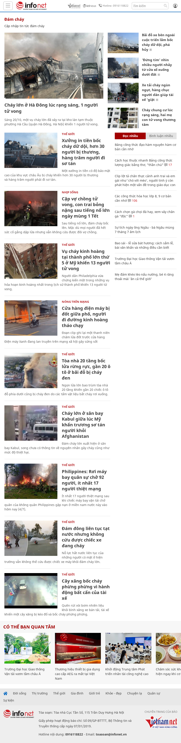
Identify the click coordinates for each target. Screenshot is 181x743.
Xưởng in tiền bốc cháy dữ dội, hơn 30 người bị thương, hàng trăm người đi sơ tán (83, 151)
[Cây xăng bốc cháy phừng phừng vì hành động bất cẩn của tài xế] (30, 590)
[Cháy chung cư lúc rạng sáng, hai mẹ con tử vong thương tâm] (123, 118)
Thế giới (68, 134)
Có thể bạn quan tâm (29, 627)
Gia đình (77, 693)
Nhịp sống (70, 192)
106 (134, 200)
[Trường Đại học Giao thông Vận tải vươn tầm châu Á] (27, 648)
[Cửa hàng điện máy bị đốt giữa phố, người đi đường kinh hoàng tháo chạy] (30, 318)
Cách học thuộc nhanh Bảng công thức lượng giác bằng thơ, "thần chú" (143, 162)
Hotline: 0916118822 (115, 6)
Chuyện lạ (134, 693)
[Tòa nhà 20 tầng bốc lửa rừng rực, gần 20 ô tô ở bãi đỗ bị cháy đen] (30, 370)
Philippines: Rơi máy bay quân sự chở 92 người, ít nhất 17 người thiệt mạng (84, 480)
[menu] (8, 6)
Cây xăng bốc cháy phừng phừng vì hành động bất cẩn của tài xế (86, 589)
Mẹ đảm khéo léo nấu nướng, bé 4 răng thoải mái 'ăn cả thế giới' (144, 276)
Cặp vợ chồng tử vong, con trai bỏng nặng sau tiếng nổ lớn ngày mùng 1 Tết (86, 207)
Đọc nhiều (130, 136)
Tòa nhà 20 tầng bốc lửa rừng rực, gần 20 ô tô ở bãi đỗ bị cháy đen (86, 369)
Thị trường (40, 693)
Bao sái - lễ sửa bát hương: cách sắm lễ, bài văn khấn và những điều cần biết (144, 245)
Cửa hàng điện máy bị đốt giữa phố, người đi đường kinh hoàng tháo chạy (86, 316)
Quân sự (153, 693)
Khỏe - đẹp (114, 693)
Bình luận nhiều (161, 136)
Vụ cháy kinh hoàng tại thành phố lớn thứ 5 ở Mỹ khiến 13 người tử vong (86, 259)
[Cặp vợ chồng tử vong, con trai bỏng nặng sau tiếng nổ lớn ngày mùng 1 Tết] (30, 208)
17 (170, 165)
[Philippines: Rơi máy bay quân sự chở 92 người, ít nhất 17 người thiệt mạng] (30, 481)
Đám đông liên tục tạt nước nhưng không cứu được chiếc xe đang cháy (86, 537)
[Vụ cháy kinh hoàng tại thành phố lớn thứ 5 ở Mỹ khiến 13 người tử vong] (30, 261)
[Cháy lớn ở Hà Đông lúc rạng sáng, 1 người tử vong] (53, 66)
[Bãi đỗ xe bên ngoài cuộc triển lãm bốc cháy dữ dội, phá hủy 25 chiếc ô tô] (123, 43)
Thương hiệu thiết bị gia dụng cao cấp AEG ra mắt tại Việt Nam (77, 674)
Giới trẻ (94, 693)
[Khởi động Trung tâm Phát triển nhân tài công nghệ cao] (128, 648)
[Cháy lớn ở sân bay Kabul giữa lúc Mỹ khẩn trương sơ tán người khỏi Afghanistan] (30, 423)
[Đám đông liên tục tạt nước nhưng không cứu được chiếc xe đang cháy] (30, 538)
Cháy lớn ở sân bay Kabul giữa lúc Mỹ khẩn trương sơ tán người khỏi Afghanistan (83, 424)
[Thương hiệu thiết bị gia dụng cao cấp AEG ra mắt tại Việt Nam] (78, 648)
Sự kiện (8, 700)
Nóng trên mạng (75, 302)
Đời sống (19, 693)
